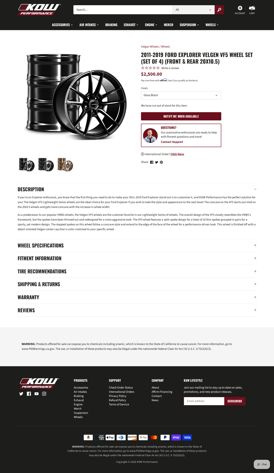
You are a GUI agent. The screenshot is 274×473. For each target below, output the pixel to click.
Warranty (28, 297)
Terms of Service (119, 404)
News (155, 400)
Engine (78, 404)
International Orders (121, 392)
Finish (144, 88)
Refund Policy (117, 400)
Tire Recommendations (42, 271)
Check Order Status (121, 388)
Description (31, 189)
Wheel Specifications (41, 245)
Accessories (81, 388)
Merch (77, 409)
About (155, 388)
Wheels (165, 47)
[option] (26, 165)
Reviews (26, 310)
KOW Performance (147, 462)
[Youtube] (37, 393)
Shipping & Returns (39, 284)
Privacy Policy (117, 396)
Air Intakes (80, 392)
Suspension (81, 413)
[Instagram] (44, 393)
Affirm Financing (162, 392)
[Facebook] (29, 393)
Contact (157, 396)
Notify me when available (181, 116)
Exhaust (79, 400)
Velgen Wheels (150, 47)
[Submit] (219, 9)
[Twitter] (21, 393)
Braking (79, 396)
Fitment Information (39, 258)
